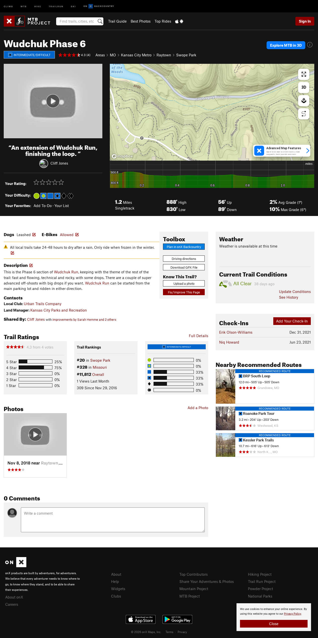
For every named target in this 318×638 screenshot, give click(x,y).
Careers (11, 604)
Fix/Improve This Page (184, 292)
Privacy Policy (292, 613)
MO (113, 55)
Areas (100, 55)
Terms (169, 632)
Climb (8, 6)
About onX (14, 597)
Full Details (198, 335)
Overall (98, 374)
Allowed (67, 234)
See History (288, 297)
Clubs (116, 596)
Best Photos (141, 21)
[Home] (29, 21)
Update (295, 291)
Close (273, 623)
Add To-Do (43, 205)
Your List (61, 205)
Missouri (100, 367)
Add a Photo (198, 407)
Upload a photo (184, 283)
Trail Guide (117, 21)
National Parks (260, 596)
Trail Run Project (262, 581)
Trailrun (56, 6)
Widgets (118, 588)
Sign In (305, 21)
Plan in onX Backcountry (184, 247)
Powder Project (260, 588)
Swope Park (186, 55)
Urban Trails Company (42, 303)
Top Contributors (193, 574)
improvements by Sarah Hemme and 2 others (84, 319)
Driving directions (184, 259)
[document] (274, 617)
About (116, 574)
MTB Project (189, 596)
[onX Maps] (15, 566)
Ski (73, 6)
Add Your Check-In (292, 321)
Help (115, 581)
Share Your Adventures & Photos (206, 581)
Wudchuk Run (66, 272)
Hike (37, 6)
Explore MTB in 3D (286, 45)
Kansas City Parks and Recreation (58, 310)
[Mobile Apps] (179, 21)
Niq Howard (229, 342)
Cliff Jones (59, 163)
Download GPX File (184, 267)
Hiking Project (260, 574)
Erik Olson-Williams (235, 332)
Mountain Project (193, 588)
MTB (24, 6)
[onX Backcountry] (99, 6)
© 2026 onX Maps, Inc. (146, 632)
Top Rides (163, 21)
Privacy (182, 632)
